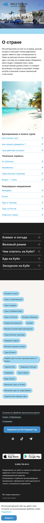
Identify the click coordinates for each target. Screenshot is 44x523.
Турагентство (9, 367)
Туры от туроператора (13, 299)
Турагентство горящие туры (15, 396)
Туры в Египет (10, 352)
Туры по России (10, 317)
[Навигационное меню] (40, 5)
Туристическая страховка (14, 335)
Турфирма (8, 373)
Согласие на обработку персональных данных (21, 413)
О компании (7, 421)
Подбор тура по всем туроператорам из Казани (20, 359)
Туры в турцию (10, 305)
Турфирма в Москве (28, 367)
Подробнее (6, 512)
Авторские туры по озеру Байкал (17, 390)
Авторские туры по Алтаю (14, 384)
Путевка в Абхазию (29, 317)
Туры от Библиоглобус (13, 311)
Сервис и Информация (11, 417)
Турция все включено (13, 323)
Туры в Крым (23, 373)
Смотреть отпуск (11, 293)
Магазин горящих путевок (14, 346)
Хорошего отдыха (11, 341)
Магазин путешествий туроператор (18, 329)
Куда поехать (9, 379)
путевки (30, 323)
